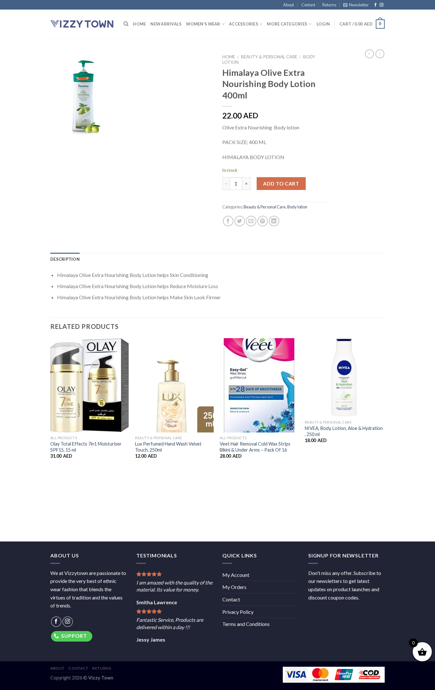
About (288, 4)
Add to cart (281, 183)
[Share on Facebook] (228, 221)
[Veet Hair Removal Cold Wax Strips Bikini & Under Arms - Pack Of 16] (259, 385)
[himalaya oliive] (131, 96)
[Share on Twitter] (239, 221)
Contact (308, 4)
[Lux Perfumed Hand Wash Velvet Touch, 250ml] (174, 385)
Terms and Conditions (246, 624)
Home (139, 23)
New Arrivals (166, 23)
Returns (329, 4)
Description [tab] (65, 259)
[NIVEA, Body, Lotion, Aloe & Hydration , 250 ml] (344, 377)
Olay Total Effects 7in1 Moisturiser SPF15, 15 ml (86, 447)
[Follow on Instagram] (381, 5)
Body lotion (297, 206)
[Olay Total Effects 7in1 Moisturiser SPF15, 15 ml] (89, 385)
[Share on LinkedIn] (274, 221)
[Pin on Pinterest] (262, 221)
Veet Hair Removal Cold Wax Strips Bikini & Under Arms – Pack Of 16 (255, 447)
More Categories (287, 23)
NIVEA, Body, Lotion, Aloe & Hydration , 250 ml (344, 431)
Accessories (243, 23)
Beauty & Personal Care (269, 56)
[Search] (126, 24)
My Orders (234, 587)
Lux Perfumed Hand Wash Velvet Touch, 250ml (168, 447)
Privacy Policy (237, 612)
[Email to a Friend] (251, 221)
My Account (235, 575)
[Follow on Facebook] (375, 5)
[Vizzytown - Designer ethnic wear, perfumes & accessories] (82, 24)
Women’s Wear (203, 23)
